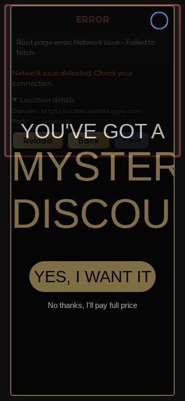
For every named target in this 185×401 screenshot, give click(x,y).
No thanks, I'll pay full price (92, 307)
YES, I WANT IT (92, 279)
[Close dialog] (159, 20)
